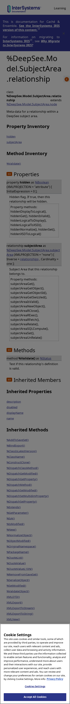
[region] (35, 664)
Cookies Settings (35, 686)
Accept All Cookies (35, 697)
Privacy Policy (55, 679)
